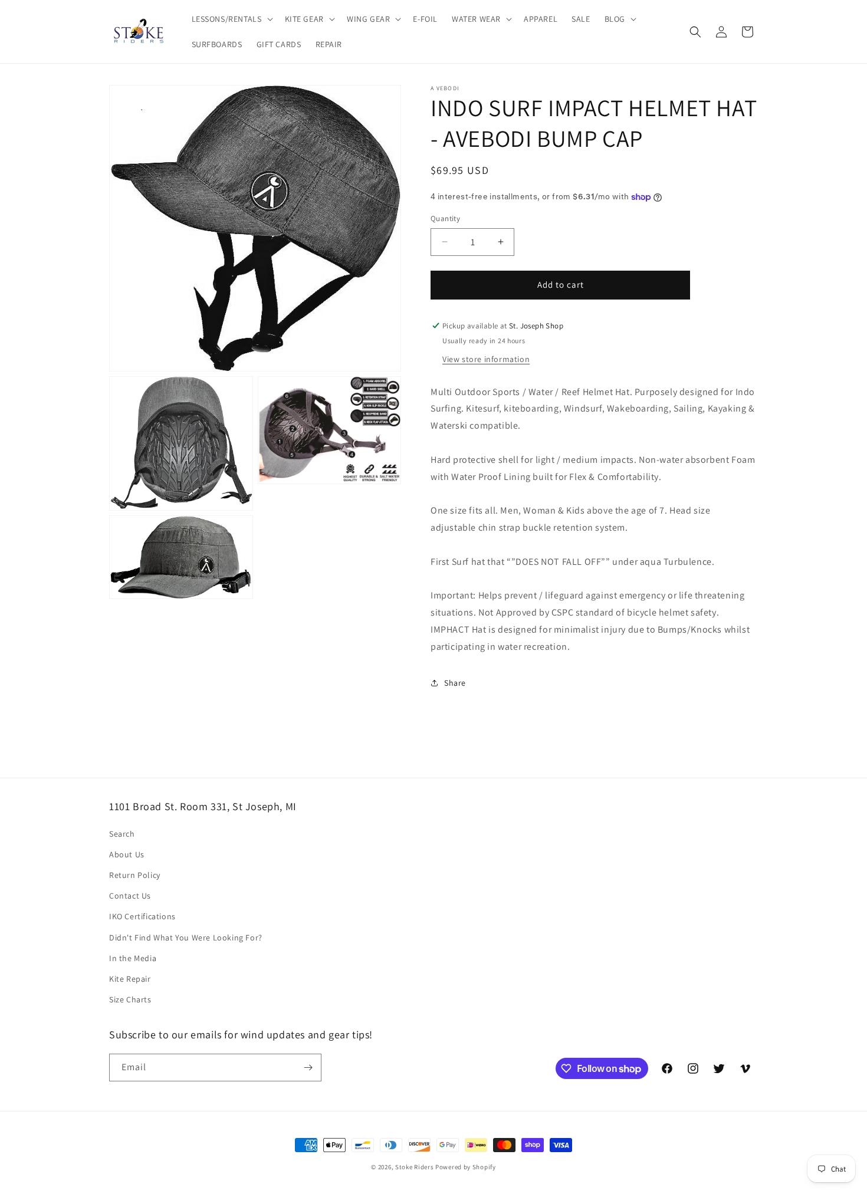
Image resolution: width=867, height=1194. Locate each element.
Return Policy (134, 875)
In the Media (132, 958)
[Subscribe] (308, 1067)
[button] (231, 18)
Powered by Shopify (465, 1167)
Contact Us (130, 895)
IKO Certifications (142, 916)
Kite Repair (130, 978)
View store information (486, 359)
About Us (126, 854)
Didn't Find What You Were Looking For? (185, 937)
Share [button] (455, 682)
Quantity (445, 218)
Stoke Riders (415, 1167)
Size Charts (130, 999)
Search (122, 833)
